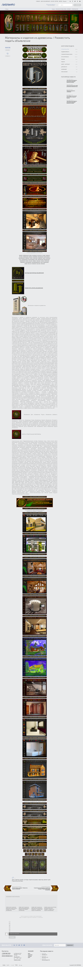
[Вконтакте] (14, 945)
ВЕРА (29, 953)
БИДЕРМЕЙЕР (35, 256)
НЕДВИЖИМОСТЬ (27, 61)
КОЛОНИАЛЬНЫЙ (25, 259)
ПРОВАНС (34, 260)
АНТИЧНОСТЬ (39, 255)
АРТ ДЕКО (21, 256)
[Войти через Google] (10, 929)
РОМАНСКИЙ (47, 260)
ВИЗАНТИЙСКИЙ (47, 256)
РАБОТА (63, 61)
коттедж (26, 879)
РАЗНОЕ (63, 59)
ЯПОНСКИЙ (43, 263)
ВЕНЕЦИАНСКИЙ (40, 256)
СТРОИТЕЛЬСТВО (37, 61)
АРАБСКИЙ (48, 255)
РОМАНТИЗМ (22, 262)
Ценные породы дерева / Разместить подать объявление (20, 888)
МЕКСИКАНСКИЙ (46, 259)
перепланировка (33, 879)
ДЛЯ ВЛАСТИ (64, 66)
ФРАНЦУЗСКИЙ (45, 262)
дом (49, 879)
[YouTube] (24, 945)
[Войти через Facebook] (10, 925)
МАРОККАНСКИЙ (40, 259)
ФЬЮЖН (26, 263)
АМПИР (30, 255)
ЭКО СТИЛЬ (38, 263)
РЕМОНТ (44, 61)
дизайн (22, 879)
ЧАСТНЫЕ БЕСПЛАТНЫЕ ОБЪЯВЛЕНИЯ (34, 272)
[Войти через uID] (10, 922)
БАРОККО (30, 256)
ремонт (46, 879)
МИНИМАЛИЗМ (22, 260)
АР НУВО (43, 255)
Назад (7, 9)
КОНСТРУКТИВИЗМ (31, 259)
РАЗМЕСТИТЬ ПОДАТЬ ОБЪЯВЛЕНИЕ (34, 288)
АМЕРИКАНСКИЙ (26, 255)
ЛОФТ (36, 259)
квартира (40, 879)
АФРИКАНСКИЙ (25, 256)
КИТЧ (20, 259)
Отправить (12, 937)
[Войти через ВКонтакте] (10, 924)
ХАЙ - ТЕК (29, 263)
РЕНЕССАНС (39, 260)
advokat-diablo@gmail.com (7, 955)
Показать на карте (17, 959)
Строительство (16, 881)
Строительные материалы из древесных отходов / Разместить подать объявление (42, 888)
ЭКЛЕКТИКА (34, 263)
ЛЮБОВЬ (30, 956)
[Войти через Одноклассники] (10, 931)
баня (21, 881)
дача (13, 879)
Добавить (78, 4)
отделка (17, 879)
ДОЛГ (29, 957)
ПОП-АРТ (30, 260)
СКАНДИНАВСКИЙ (28, 262)
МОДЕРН (27, 260)
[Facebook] (16, 945)
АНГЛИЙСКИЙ (34, 255)
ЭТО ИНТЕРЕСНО (65, 56)
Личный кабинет (51, 4)
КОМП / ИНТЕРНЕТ (65, 64)
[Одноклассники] (21, 945)
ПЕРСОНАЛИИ (64, 71)
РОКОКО (42, 260)
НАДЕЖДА (30, 954)
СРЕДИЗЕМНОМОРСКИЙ (36, 262)
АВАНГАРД (21, 255)
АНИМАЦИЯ (64, 69)
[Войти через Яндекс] (10, 927)
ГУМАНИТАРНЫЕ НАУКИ (66, 54)
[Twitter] (19, 945)
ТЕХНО (41, 262)
